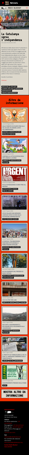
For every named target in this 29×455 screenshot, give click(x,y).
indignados (18, 88)
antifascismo (7, 189)
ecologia (6, 162)
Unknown (4, 80)
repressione (18, 360)
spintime (23, 302)
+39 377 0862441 (17, 427)
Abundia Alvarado (8, 132)
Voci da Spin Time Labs (9, 300)
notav (5, 385)
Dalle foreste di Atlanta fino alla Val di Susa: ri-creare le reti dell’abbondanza (13, 127)
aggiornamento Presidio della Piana (14, 383)
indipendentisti (6, 90)
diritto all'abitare (8, 302)
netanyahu (15, 330)
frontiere (10, 219)
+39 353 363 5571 (9, 432)
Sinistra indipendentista (9, 93)
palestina (6, 332)
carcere (5, 360)
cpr (4, 219)
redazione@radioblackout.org (12, 437)
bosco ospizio (7, 275)
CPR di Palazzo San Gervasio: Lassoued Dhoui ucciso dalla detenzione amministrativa (11, 214)
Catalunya (13, 86)
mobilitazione (15, 247)
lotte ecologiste (8, 277)
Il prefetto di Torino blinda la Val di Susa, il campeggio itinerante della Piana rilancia (14, 356)
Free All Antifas (8, 191)
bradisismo (6, 247)
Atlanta (18, 132)
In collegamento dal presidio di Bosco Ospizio (12, 272)
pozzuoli (5, 249)
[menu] (25, 8)
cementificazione (15, 160)
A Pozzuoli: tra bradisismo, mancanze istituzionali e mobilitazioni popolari (11, 242)
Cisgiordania (7, 330)
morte (16, 219)
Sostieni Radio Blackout (10, 445)
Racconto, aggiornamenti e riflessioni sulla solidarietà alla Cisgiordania (13, 326)
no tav (11, 360)
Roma (17, 302)
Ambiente (6, 160)
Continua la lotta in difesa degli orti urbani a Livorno (13, 157)
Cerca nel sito (8, 446)
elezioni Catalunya (8, 88)
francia (15, 189)
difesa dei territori (9, 134)
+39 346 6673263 (18, 425)
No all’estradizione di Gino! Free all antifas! (14, 185)
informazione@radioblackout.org (13, 442)
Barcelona (5, 86)
